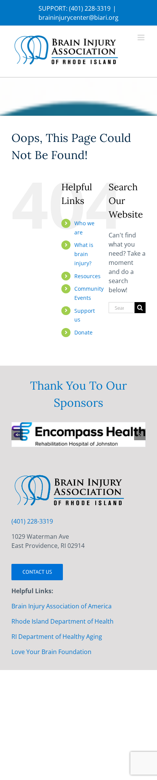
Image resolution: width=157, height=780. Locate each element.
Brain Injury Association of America (61, 613)
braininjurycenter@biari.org (78, 17)
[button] (17, 438)
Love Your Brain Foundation (51, 659)
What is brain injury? (83, 254)
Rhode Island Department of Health (62, 628)
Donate (83, 332)
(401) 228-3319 (90, 8)
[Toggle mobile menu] (142, 37)
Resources (87, 276)
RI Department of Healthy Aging (56, 644)
